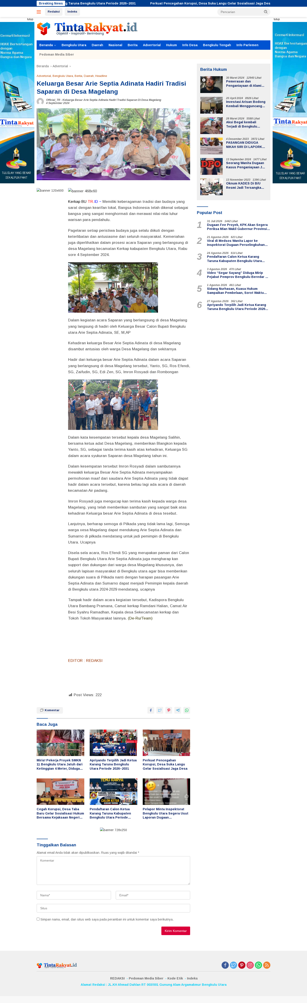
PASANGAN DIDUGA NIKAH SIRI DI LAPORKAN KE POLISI (246, 145)
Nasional (115, 45)
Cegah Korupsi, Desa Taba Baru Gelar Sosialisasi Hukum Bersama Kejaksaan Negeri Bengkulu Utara (60, 813)
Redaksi (54, 11)
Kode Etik (175, 978)
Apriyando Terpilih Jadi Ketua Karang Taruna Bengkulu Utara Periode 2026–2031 (113, 764)
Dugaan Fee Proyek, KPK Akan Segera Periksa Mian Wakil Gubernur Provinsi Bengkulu (237, 227)
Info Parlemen (247, 45)
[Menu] (40, 12)
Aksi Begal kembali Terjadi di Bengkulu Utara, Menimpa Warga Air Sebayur (246, 124)
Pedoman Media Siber (56, 54)
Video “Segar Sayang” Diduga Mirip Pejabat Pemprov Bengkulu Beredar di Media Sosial (237, 275)
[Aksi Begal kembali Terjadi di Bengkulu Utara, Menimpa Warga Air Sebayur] (211, 125)
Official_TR (53, 100)
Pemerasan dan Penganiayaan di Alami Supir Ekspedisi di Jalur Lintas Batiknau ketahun (245, 84)
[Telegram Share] (177, 710)
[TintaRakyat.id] (87, 28)
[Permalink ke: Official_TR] (40, 101)
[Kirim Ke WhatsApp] (186, 710)
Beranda (46, 45)
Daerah (97, 45)
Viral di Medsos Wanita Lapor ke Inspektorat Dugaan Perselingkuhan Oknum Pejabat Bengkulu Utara (236, 243)
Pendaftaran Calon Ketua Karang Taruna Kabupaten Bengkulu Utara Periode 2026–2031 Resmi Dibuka (110, 813)
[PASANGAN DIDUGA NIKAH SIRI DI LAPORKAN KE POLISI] (211, 146)
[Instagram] (250, 965)
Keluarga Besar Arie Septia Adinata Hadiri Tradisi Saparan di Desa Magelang (111, 100)
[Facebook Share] (150, 710)
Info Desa (190, 45)
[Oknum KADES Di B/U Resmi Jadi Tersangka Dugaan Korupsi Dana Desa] (211, 186)
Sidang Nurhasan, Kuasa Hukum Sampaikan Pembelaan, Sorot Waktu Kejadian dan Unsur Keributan (235, 291)
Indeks (72, 11)
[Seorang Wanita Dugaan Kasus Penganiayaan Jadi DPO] (211, 166)
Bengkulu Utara (74, 45)
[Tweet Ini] (159, 710)
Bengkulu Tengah (217, 45)
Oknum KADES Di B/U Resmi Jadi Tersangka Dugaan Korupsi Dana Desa (243, 186)
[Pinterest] (241, 965)
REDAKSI (117, 978)
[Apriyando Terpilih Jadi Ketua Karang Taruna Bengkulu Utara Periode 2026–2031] (113, 743)
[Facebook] (225, 965)
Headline (101, 76)
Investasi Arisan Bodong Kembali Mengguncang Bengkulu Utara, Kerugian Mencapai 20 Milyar (245, 104)
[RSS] (266, 965)
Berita (133, 45)
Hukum (171, 45)
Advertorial (152, 45)
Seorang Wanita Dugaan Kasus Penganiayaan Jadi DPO (246, 165)
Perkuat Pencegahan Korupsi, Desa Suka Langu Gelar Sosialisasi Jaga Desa (175, 3)
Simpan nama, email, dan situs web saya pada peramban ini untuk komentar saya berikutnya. (107, 919)
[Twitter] (233, 965)
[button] (265, 11)
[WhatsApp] (258, 965)
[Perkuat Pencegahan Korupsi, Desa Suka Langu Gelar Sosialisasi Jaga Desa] (166, 743)
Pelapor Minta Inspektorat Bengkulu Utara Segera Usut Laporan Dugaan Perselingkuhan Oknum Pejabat (165, 813)
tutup (30, 19)
